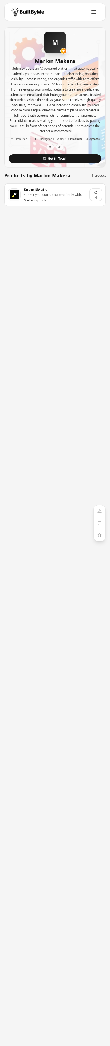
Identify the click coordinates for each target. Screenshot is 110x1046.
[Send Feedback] (99, 523)
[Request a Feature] (99, 535)
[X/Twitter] (50, 147)
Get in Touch (58, 158)
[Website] (60, 147)
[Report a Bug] (99, 511)
